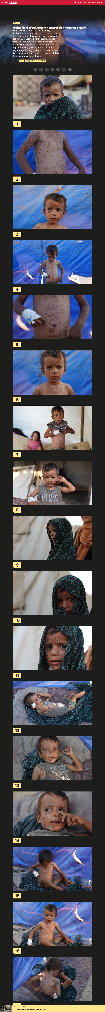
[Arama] (85, 2)
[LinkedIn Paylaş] (52, 69)
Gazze (21, 60)
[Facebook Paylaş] (41, 69)
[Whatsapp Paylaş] (64, 69)
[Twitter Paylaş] (47, 69)
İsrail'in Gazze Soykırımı (38, 60)
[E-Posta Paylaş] (70, 69)
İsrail (27, 60)
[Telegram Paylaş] (58, 69)
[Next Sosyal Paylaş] (35, 69)
